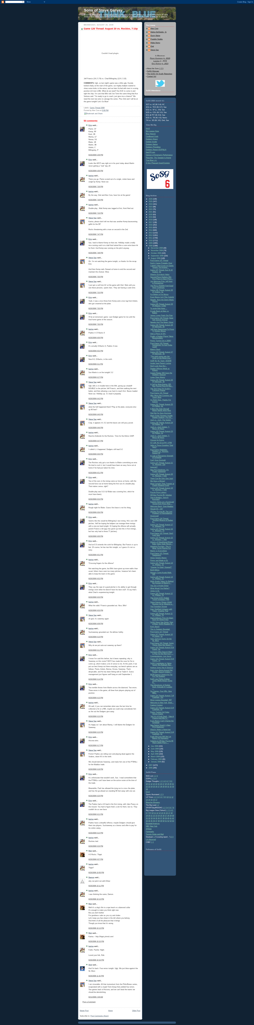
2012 (151, 235)
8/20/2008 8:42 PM (96, 399)
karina (91, 176)
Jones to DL (155, 591)
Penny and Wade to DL (159, 560)
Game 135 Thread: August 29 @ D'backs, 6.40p (161, 305)
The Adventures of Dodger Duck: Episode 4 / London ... (161, 687)
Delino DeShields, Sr (159, 32)
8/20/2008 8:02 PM (96, 351)
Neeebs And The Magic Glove (161, 322)
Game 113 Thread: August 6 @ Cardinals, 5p (162, 709)
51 (166, 821)
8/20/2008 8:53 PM (96, 499)
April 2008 (155, 754)
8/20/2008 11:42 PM (96, 976)
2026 (151, 199)
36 (159, 818)
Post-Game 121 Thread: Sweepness (159, 554)
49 (161, 821)
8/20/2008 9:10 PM (96, 637)
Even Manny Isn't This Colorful (162, 297)
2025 (151, 201)
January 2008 (156, 762)
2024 (151, 204)
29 (163, 787)
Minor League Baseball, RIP (161, 700)
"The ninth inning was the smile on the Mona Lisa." (160, 357)
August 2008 (156, 258)
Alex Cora (154, 28)
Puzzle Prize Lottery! (158, 492)
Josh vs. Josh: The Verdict (160, 420)
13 (154, 784)
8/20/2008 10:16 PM (96, 960)
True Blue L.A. (151, 160)
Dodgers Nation (152, 144)
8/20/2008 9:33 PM (96, 846)
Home (110, 1011)
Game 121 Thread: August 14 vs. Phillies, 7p (161, 564)
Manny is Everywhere (158, 551)
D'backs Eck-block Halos (159, 275)
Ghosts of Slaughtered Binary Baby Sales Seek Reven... (161, 543)
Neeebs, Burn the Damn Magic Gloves (162, 300)
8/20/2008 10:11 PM (96, 886)
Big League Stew (152, 131)
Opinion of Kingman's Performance (159, 155)
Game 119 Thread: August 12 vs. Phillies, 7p (161, 594)
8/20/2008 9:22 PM (96, 833)
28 (161, 787)
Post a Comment (89, 1002)
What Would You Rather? (159, 588)
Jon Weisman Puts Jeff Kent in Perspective (161, 282)
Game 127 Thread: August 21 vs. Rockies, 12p (161, 464)
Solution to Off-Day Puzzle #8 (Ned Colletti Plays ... (161, 742)
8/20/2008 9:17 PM (96, 745)
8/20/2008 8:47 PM (96, 441)
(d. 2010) (166, 58)
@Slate (149, 829)
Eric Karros (156, 64)
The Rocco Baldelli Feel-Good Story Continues (161, 286)
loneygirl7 (154, 467)
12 (151, 784)
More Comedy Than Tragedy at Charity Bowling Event (162, 484)
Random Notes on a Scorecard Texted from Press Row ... (162, 503)
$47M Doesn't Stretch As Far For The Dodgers (161, 675)
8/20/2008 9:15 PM (96, 698)
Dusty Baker (155, 36)
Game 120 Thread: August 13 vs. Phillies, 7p (161, 578)
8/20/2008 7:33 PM (96, 213)
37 (161, 818)
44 (149, 821)
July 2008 (155, 746)
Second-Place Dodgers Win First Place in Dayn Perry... (161, 278)
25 (154, 787)
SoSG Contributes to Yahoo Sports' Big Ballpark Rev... (161, 664)
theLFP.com (150, 152)
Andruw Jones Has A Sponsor (161, 668)
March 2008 (155, 757)
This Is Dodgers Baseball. (160, 629)
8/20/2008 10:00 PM (96, 873)
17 (163, 784)
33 (173, 787)
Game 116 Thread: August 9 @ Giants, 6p (162, 648)
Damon (91, 877)
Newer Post (84, 1011)
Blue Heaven (151, 134)
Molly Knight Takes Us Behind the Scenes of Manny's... (161, 582)
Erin (90, 125)
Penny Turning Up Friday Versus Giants (159, 713)
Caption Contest (156, 705)
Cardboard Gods (152, 136)
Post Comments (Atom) (99, 1016)
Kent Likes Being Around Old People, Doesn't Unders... (161, 671)
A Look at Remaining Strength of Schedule (161, 457)
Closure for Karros (157, 440)
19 (168, 784)
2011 (151, 238)
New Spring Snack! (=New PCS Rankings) (160, 726)
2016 (151, 225)
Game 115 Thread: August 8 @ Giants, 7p (162, 660)
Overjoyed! (154, 516)
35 (156, 818)
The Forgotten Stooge (158, 607)
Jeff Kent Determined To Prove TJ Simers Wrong (162, 330)
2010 (151, 241)
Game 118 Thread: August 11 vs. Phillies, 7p (161, 614)
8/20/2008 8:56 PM (96, 512)
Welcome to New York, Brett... (162, 703)
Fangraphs (150, 832)
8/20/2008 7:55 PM (96, 308)
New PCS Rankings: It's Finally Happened (159, 471)
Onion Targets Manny (158, 558)
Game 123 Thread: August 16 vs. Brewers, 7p (161, 530)
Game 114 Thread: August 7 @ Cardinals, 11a (162, 696)
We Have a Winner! (157, 481)
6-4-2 (148, 128)
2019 (151, 217)
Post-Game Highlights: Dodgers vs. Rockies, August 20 (159, 451)
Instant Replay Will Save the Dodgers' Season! (161, 374)
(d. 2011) (165, 64)
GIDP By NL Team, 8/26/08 (160, 361)
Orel (90, 965)
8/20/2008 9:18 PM (96, 769)
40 (168, 818)
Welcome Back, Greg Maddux (161, 506)
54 (173, 821)
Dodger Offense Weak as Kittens (160, 369)
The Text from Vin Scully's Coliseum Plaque (160, 389)
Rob (90, 851)
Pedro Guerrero (156, 58)
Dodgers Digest (152, 139)
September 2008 (157, 256)
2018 (151, 220)
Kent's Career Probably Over (161, 263)
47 (156, 821)
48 (159, 821)
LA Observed (151, 840)
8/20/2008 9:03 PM (96, 597)
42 (173, 818)
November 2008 (157, 250)
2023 (151, 207)
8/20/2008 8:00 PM (96, 338)
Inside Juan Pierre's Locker (160, 363)
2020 (151, 215)
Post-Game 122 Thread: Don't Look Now (161, 534)
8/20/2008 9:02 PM (96, 579)
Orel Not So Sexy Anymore (160, 413)
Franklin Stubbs (157, 39)
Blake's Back (155, 349)
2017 (151, 222)
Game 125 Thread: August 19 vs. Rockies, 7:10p (161, 489)
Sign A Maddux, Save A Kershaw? (159, 498)
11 (149, 784)
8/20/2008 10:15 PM (96, 941)
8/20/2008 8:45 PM (96, 414)
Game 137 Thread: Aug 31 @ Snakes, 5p (161, 271)
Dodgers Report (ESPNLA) (156, 150)
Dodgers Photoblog (153, 147)
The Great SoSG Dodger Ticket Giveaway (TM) (159, 599)
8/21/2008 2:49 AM (96, 997)
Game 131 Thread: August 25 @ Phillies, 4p (161, 405)
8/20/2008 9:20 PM (96, 796)
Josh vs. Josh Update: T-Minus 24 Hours (160, 428)
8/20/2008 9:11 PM (96, 650)
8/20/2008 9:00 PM (96, 536)
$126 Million (154, 570)
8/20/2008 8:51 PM (96, 473)
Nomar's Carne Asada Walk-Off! (161, 573)
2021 (151, 212)
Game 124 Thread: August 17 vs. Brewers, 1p (161, 525)
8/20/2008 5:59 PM (96, 155)
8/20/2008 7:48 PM (96, 253)
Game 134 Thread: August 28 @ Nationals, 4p (161, 326)
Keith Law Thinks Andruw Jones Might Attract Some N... (161, 681)
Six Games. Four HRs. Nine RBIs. (161, 692)
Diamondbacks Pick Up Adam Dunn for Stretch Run (161, 619)
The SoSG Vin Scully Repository (159, 74)
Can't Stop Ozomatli (158, 460)
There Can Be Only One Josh (161, 479)
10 (147, 784)
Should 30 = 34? (156, 509)
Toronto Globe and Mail (155, 834)
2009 (151, 243)
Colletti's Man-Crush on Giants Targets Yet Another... (162, 266)
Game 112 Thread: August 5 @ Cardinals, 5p (162, 733)
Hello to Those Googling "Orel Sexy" (161, 446)
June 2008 (155, 749)
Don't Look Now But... (158, 366)
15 (159, 784)
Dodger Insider (151, 142)
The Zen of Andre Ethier (159, 586)
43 (147, 821)
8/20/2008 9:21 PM (96, 814)
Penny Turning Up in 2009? (160, 341)
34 (147, 789)
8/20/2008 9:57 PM (96, 859)
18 (166, 784)
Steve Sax (93, 218)
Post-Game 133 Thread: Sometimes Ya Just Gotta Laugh (161, 345)
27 (159, 787)
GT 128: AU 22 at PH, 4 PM (161, 443)
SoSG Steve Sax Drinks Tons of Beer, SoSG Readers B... (162, 623)
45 (152, 821)
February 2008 (156, 759)
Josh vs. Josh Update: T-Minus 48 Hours (160, 436)
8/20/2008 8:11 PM (96, 364)
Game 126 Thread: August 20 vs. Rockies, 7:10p (111, 28)
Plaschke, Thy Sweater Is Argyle (158, 158)
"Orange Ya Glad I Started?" (161, 567)
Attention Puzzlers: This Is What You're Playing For (160, 547)
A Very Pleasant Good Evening (158, 163)
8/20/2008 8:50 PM (96, 454)
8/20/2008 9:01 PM (96, 555)
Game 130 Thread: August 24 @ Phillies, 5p (161, 423)
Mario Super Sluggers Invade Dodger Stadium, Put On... (161, 416)
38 (163, 818)
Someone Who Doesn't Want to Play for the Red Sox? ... (161, 653)
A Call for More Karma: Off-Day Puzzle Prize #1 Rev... (161, 385)
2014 (151, 230)
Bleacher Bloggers (153, 802)
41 (171, 818)
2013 (151, 233)
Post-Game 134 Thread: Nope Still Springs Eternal (161, 319)
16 (161, 784)
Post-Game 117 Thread (159, 632)
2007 (151, 765)
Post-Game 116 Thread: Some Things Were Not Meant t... (162, 644)
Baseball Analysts (153, 824)
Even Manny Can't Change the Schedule (162, 722)
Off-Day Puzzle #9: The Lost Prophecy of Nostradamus (161, 512)
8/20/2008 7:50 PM (96, 277)
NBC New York (151, 826)
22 (147, 787)
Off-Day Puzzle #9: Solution (161, 495)
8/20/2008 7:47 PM (96, 234)
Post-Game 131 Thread (159, 393)
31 (168, 787)
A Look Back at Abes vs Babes (159, 312)
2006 (151, 768)
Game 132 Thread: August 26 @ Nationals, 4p (161, 381)
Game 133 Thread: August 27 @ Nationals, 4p (161, 353)
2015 (151, 227)
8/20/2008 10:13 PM (96, 899)
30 (166, 787)
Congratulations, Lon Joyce (160, 656)
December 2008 (157, 248)
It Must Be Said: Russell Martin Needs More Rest (160, 409)
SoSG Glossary (153, 71)
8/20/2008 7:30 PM (96, 187)
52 (168, 821)
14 (156, 784)
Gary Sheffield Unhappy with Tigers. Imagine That (161, 610)
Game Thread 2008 (97, 108)
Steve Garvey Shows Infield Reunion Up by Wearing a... (161, 603)
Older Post (136, 1011)
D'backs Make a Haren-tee (160, 730)
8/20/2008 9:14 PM (96, 679)
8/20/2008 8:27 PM (96, 377)
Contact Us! (151, 76)
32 (171, 787)
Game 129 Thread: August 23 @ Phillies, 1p (161, 432)
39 (166, 818)
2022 (151, 209)
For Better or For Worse (159, 294)
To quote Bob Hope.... (158, 308)
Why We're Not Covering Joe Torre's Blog (161, 396)
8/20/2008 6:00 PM (96, 171)
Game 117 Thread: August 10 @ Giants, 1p (161, 635)
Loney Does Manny (157, 377)
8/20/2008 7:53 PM (96, 293)
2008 (151, 246)
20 (170, 784)
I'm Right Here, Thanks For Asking (160, 401)
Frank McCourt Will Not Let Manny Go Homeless (160, 737)
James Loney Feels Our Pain (161, 315)
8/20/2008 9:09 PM (96, 624)
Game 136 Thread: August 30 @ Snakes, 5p (161, 291)
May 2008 (155, 751)
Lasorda (156, 61)
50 (163, 821)
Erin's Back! (155, 627)
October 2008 (156, 253)
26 (156, 787)
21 (173, 784)
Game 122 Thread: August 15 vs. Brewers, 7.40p (161, 538)
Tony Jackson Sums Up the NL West (161, 640)
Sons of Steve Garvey (103, 10)
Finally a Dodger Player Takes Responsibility (161, 337)
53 (171, 821)
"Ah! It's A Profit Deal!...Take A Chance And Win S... (162, 717)
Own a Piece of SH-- (158, 334)
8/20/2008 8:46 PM (96, 428)
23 (149, 787)
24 (152, 787)
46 (154, 821)
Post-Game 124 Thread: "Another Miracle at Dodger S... (161, 520)
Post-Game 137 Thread (159, 261)
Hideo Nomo (155, 43)
